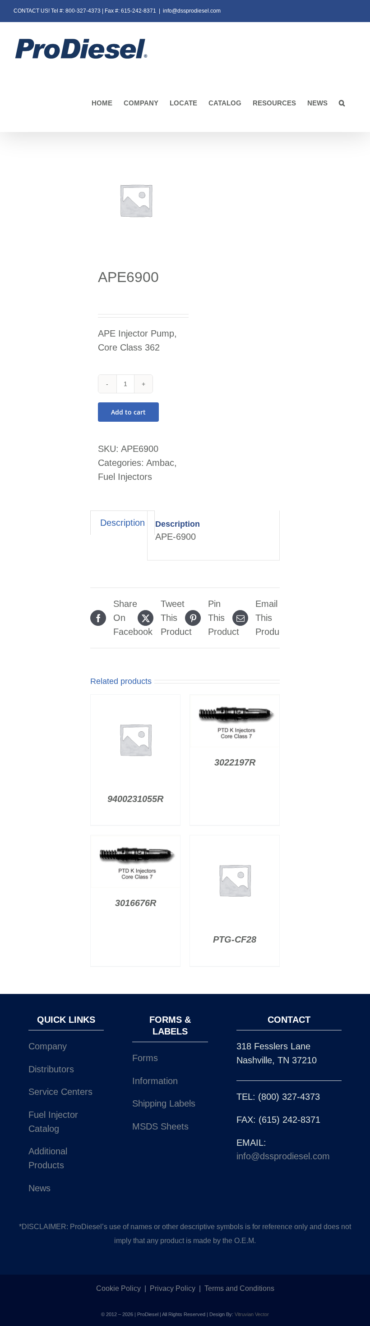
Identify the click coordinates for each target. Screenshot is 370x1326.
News (39, 1188)
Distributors (51, 1069)
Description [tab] (122, 523)
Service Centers (60, 1092)
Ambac (160, 463)
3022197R (234, 762)
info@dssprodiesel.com (192, 11)
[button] (342, 103)
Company (47, 1046)
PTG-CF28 (234, 939)
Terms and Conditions (239, 1288)
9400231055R (135, 799)
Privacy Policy (172, 1288)
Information (155, 1081)
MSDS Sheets (160, 1126)
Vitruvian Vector (252, 1314)
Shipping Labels (163, 1103)
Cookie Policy (118, 1288)
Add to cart (128, 412)
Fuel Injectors (125, 477)
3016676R (135, 903)
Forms (145, 1058)
